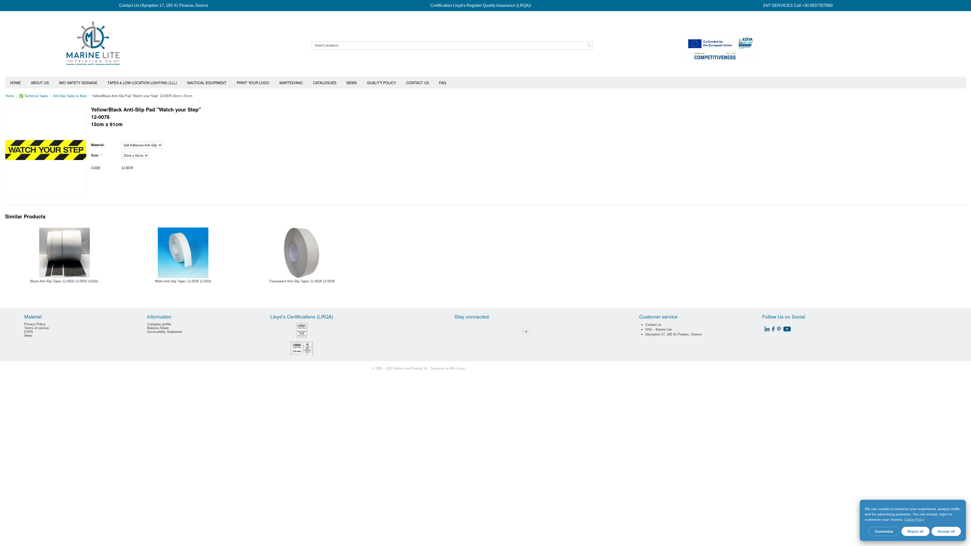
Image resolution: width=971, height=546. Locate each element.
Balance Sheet (158, 328)
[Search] (588, 45)
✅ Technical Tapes (33, 96)
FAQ (442, 82)
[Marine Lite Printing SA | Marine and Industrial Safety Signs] (93, 43)
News (351, 82)
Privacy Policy (35, 324)
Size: (95, 155)
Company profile (159, 324)
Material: (97, 145)
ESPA (28, 332)
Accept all (946, 531)
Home (15, 82)
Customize (884, 531)
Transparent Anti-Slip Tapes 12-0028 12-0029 (302, 281)
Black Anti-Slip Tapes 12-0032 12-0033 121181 (64, 281)
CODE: (96, 168)
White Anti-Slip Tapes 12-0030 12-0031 (183, 281)
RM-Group (457, 368)
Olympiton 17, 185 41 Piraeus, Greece (673, 334)
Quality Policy (381, 82)
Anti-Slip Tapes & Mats (70, 96)
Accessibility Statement (164, 332)
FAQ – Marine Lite (658, 329)
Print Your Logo (253, 82)
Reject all (915, 531)
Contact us (417, 82)
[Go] (526, 331)
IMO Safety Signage (78, 82)
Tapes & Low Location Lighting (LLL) (142, 82)
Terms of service (36, 328)
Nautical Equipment (207, 82)
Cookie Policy (914, 519)
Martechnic (291, 82)
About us (40, 82)
